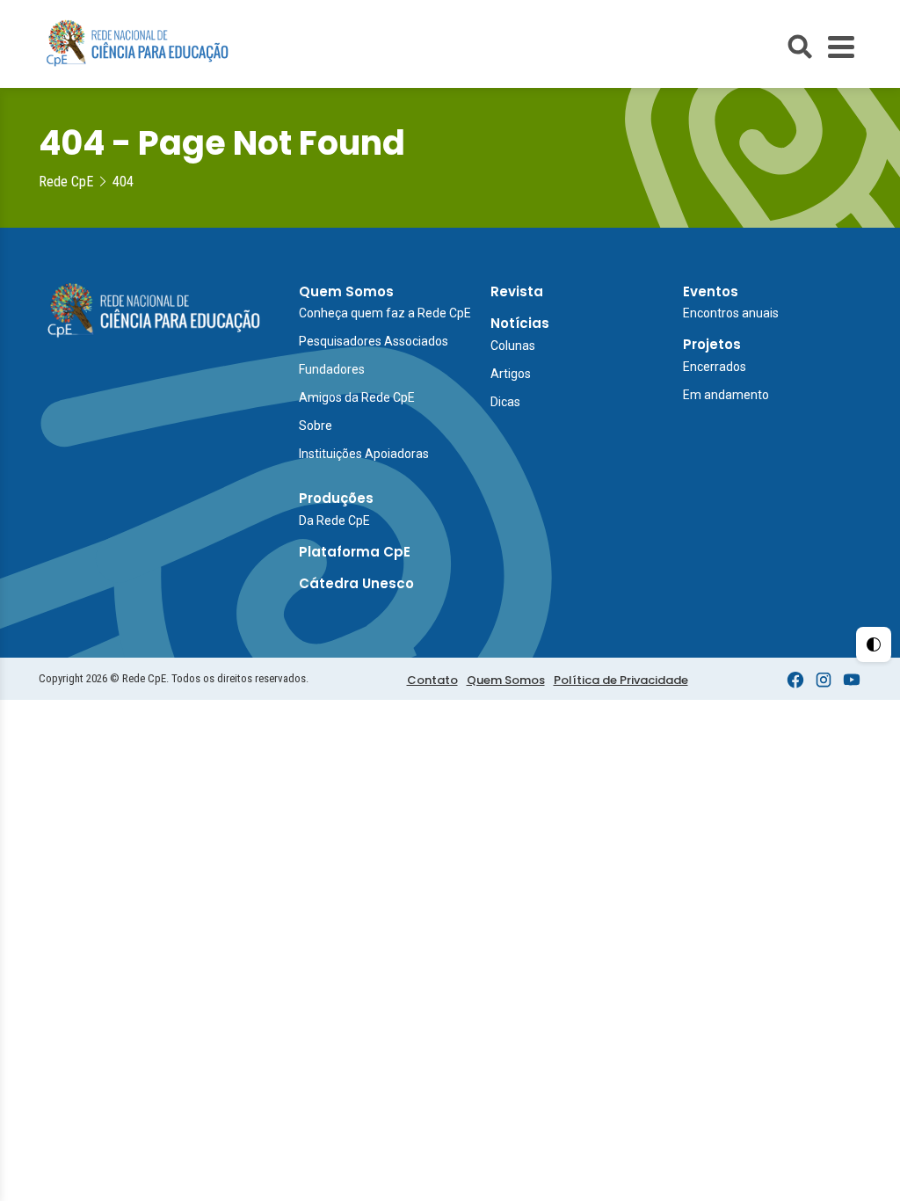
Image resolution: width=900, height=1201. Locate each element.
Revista (516, 291)
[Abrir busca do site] (800, 46)
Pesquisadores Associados (373, 341)
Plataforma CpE (354, 551)
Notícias (519, 323)
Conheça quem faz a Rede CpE (385, 313)
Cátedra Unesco (356, 583)
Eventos (710, 291)
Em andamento (726, 395)
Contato (432, 680)
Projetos (712, 344)
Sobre (315, 426)
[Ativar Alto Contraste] (873, 644)
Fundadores (332, 369)
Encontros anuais (731, 313)
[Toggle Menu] (841, 47)
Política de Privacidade (621, 680)
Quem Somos (346, 291)
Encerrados (714, 367)
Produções (336, 498)
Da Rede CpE (334, 520)
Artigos (510, 374)
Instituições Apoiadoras (364, 454)
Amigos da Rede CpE (357, 397)
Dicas (505, 402)
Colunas (512, 345)
